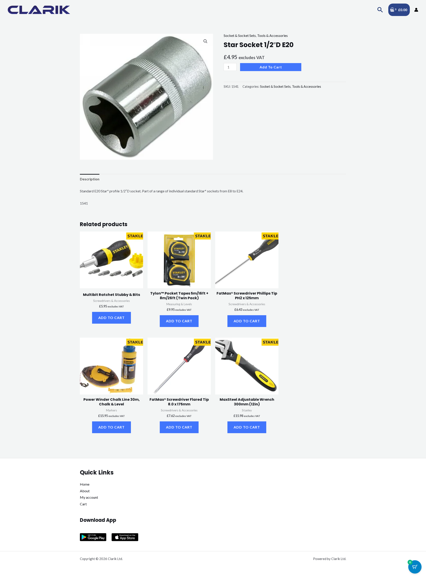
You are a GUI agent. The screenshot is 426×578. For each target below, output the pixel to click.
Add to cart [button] (111, 317)
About (85, 491)
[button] (380, 9)
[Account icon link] (416, 10)
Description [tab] (89, 179)
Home (84, 484)
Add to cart (271, 67)
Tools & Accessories (272, 35)
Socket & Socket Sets (240, 35)
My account (89, 497)
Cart (83, 504)
